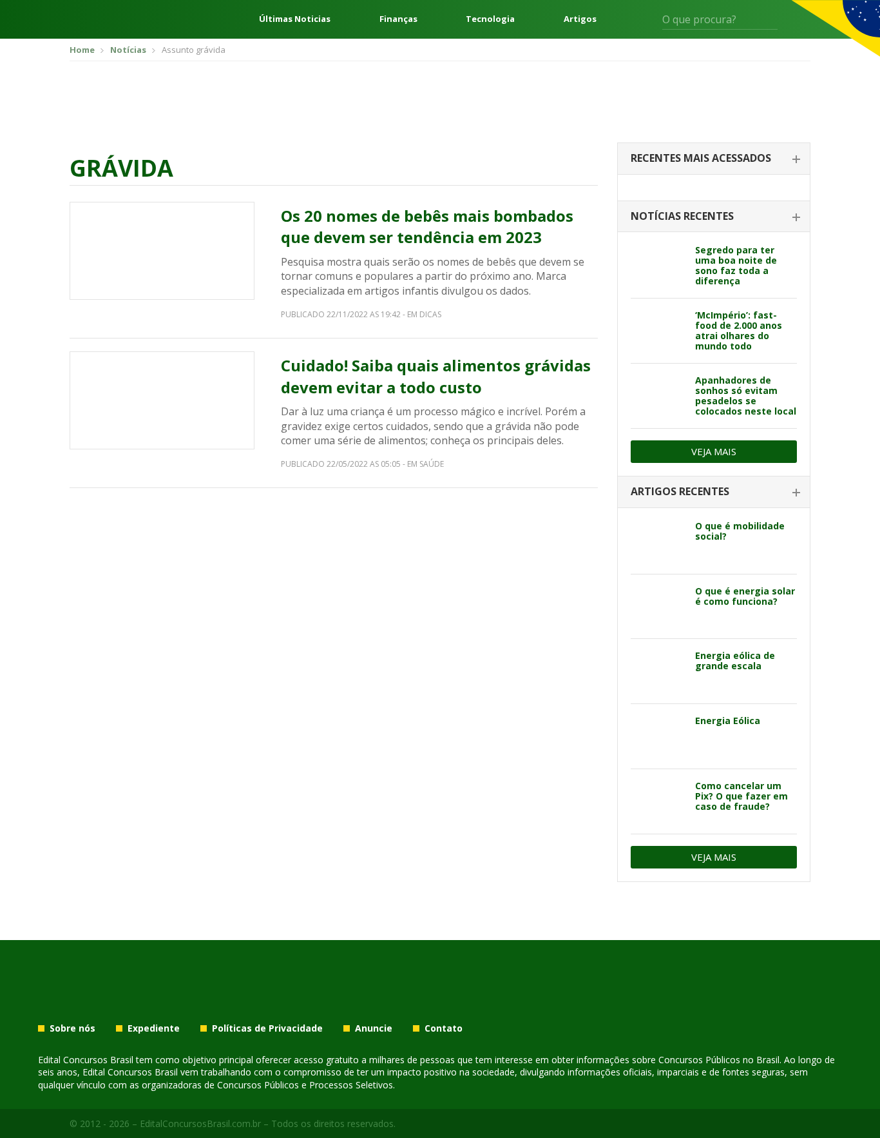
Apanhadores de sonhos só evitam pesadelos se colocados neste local (745, 395)
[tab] (714, 159)
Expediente (154, 1028)
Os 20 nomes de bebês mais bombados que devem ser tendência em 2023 (427, 226)
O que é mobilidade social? (740, 531)
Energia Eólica (727, 720)
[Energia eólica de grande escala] (658, 671)
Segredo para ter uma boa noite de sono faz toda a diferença (736, 265)
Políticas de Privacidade (267, 1028)
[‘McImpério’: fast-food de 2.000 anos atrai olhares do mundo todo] (658, 330)
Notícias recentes (682, 216)
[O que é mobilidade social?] (658, 541)
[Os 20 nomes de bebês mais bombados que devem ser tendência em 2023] (162, 251)
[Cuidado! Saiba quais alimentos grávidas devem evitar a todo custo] (162, 400)
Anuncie (373, 1028)
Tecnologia (490, 19)
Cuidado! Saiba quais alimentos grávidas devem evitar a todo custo (436, 376)
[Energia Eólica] (658, 736)
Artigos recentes (680, 491)
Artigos (580, 19)
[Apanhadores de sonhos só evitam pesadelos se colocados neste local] (658, 396)
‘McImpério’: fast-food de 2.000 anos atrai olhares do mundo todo (738, 330)
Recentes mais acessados (701, 158)
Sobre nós (72, 1028)
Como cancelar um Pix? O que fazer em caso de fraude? (741, 796)
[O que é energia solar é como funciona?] (658, 606)
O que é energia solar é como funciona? (745, 596)
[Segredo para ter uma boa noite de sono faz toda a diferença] (658, 265)
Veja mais (713, 451)
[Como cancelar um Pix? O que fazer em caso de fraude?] (658, 801)
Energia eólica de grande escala (735, 660)
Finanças (398, 19)
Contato (444, 1028)
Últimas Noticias (294, 19)
